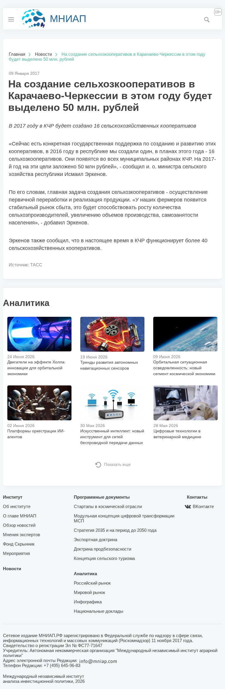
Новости (12, 568)
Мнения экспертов (21, 534)
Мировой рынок (89, 592)
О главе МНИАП (19, 515)
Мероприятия (16, 553)
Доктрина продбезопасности (102, 548)
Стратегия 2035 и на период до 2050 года (115, 530)
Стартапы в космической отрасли (108, 506)
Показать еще (117, 464)
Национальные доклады (98, 611)
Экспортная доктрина (95, 539)
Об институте (16, 506)
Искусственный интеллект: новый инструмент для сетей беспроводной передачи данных (112, 437)
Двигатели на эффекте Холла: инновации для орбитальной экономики (36, 368)
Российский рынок (92, 582)
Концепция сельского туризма (104, 558)
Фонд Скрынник (19, 543)
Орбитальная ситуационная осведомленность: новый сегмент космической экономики (184, 368)
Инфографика (88, 601)
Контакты (197, 497)
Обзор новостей (19, 525)
